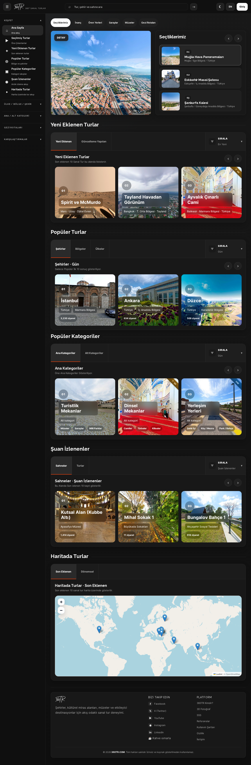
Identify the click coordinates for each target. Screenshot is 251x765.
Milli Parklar (95, 428)
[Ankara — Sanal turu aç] (148, 300)
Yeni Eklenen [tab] (64, 141)
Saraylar (113, 22)
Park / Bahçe (226, 428)
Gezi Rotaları (148, 22)
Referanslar (203, 721)
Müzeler (129, 22)
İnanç (78, 22)
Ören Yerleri (95, 22)
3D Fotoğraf (203, 709)
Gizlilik (200, 733)
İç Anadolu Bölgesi (149, 309)
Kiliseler (156, 428)
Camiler (128, 428)
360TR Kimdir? (205, 703)
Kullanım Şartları (206, 727)
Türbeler (142, 428)
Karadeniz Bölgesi (212, 309)
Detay (61, 37)
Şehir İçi (191, 428)
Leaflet (219, 674)
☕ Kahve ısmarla (159, 738)
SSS (199, 715)
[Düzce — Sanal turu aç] (211, 300)
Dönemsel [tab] (87, 571)
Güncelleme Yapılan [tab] (93, 141)
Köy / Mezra (207, 428)
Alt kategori (67, 420)
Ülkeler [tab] (100, 248)
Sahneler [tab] (61, 465)
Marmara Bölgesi (85, 309)
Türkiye (65, 309)
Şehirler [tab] (61, 248)
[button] (197, 646)
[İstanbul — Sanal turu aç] (85, 300)
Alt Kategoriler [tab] (94, 353)
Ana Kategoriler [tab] (65, 353)
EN (230, 6)
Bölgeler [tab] (80, 248)
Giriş (242, 6)
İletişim (201, 739)
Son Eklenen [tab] (63, 571)
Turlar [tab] (80, 465)
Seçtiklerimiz (60, 22)
